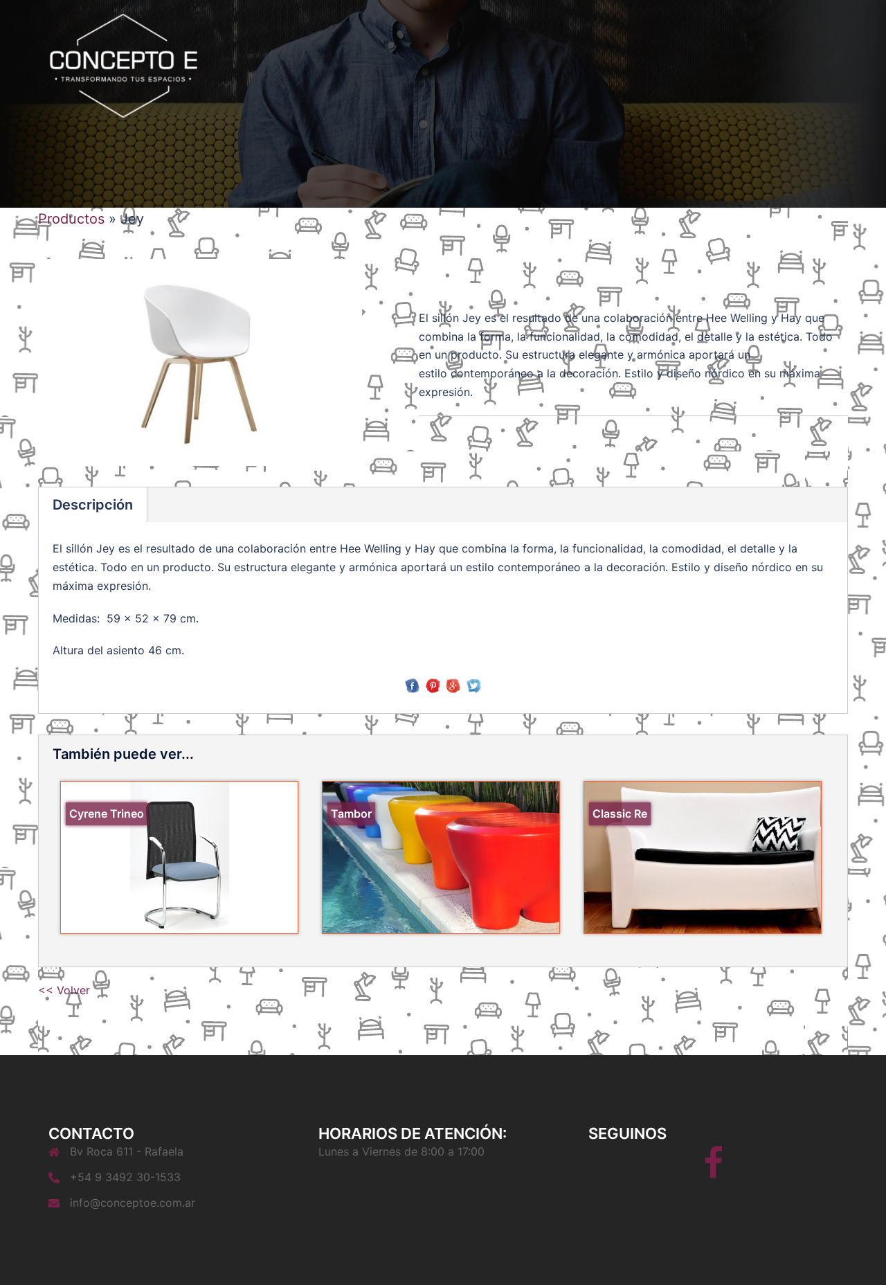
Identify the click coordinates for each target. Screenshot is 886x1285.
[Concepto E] (123, 64)
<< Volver (64, 990)
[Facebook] (713, 1171)
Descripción (93, 504)
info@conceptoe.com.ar (132, 1203)
